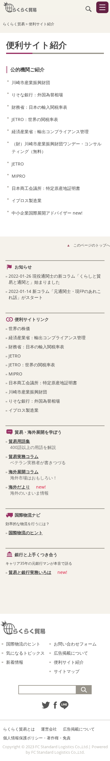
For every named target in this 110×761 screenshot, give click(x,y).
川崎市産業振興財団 (31, 82)
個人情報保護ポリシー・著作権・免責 (37, 738)
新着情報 (14, 662)
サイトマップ (66, 671)
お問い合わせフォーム (75, 644)
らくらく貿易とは (19, 729)
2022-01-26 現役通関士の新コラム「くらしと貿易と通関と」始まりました (55, 279)
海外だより (19, 487)
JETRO (18, 164)
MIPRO (18, 176)
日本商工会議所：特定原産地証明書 (46, 188)
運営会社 (49, 729)
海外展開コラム (23, 472)
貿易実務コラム (23, 456)
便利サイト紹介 (69, 662)
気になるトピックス (25, 653)
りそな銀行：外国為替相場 (37, 95)
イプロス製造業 (27, 200)
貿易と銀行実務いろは (30, 572)
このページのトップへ (91, 245)
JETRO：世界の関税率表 (35, 119)
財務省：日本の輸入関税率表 (39, 107)
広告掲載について (71, 653)
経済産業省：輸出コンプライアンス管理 (50, 131)
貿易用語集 (19, 441)
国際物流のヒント (26, 532)
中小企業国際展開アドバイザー (47, 213)
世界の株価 (19, 328)
